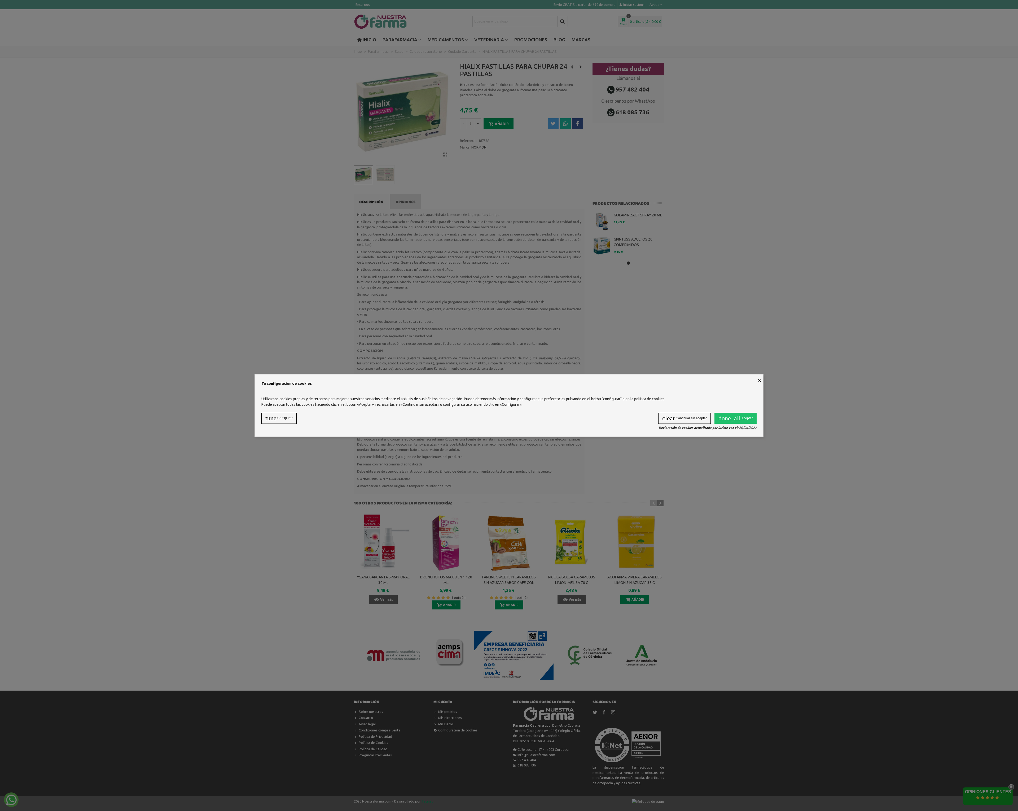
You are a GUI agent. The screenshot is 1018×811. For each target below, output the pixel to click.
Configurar (279, 418)
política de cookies (649, 399)
